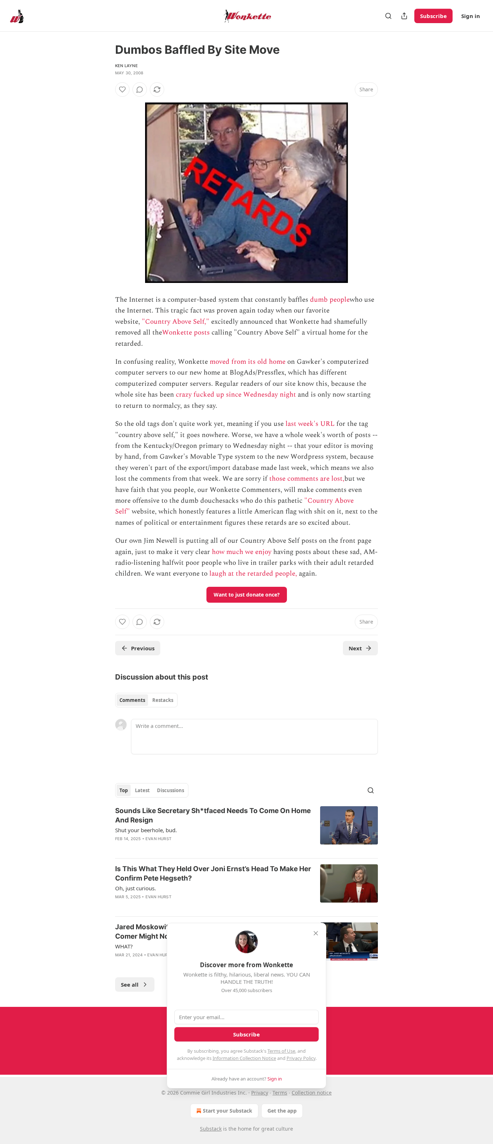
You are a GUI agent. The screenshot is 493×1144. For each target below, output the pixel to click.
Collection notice (312, 1092)
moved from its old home (247, 362)
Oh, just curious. (135, 888)
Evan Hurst (158, 838)
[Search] (388, 16)
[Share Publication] (404, 16)
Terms (279, 1092)
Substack (211, 1128)
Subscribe (433, 15)
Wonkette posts (186, 332)
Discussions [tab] (170, 790)
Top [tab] (123, 790)
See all (130, 984)
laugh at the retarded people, (253, 573)
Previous (142, 648)
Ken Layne (126, 65)
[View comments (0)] (139, 89)
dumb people (330, 299)
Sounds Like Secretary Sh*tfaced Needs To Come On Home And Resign (213, 815)
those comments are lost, (306, 478)
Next (355, 648)
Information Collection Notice (244, 1058)
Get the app (282, 1110)
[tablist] (146, 700)
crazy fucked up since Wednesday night (236, 394)
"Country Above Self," (175, 321)
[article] (246, 829)
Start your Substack (227, 1110)
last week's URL (310, 424)
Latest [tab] (142, 790)
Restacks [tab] (162, 700)
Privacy (259, 1092)
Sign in (470, 15)
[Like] (122, 89)
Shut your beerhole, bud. (146, 830)
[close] (316, 933)
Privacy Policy (301, 1058)
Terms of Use (281, 1051)
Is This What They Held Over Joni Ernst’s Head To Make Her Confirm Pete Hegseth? (213, 873)
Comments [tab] (132, 700)
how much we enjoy (241, 552)
